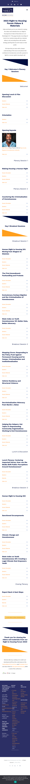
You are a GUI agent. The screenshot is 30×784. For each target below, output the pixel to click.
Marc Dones (5, 148)
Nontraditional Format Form (9, 664)
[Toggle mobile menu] (27, 10)
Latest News (24, 706)
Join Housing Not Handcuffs (24, 709)
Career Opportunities (24, 694)
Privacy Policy (17, 762)
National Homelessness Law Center (14, 760)
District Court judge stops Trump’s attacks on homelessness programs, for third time (15, 719)
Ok (15, 781)
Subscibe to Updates (24, 703)
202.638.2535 (5, 704)
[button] (15, 101)
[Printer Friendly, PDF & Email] (9, 673)
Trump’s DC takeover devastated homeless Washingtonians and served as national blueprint (15, 698)
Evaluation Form (23, 664)
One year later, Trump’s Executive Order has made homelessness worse (15, 739)
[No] (28, 779)
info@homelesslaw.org (8, 708)
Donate (22, 696)
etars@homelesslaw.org (18, 666)
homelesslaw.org (6, 711)
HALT (22, 690)
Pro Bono (23, 691)
